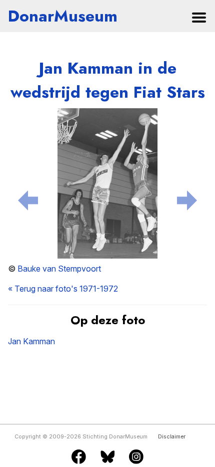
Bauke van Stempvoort (59, 269)
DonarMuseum (63, 16)
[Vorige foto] (28, 198)
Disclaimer (172, 436)
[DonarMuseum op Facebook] (79, 457)
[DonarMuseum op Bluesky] (107, 457)
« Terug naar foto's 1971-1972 (63, 289)
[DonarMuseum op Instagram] (136, 457)
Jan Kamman (31, 341)
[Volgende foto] (187, 198)
